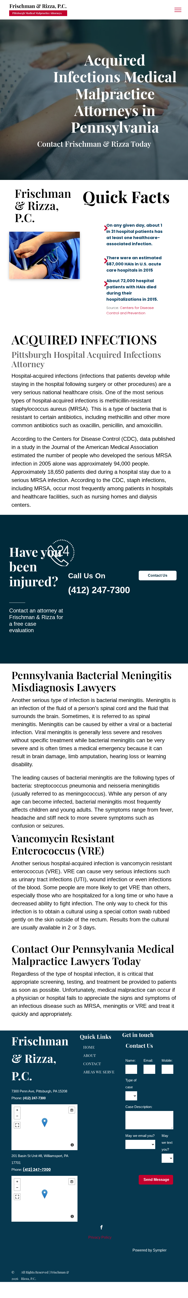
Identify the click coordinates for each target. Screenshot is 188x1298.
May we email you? (140, 1136)
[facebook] (101, 1228)
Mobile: (167, 1060)
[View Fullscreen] (17, 1125)
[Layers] (72, 1110)
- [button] (17, 1116)
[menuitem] (99, 1047)
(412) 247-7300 (99, 590)
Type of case (130, 1083)
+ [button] (17, 1110)
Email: (148, 1060)
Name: (130, 1060)
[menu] (178, 10)
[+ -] (44, 1127)
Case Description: (138, 1107)
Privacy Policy (99, 1237)
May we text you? (167, 1142)
